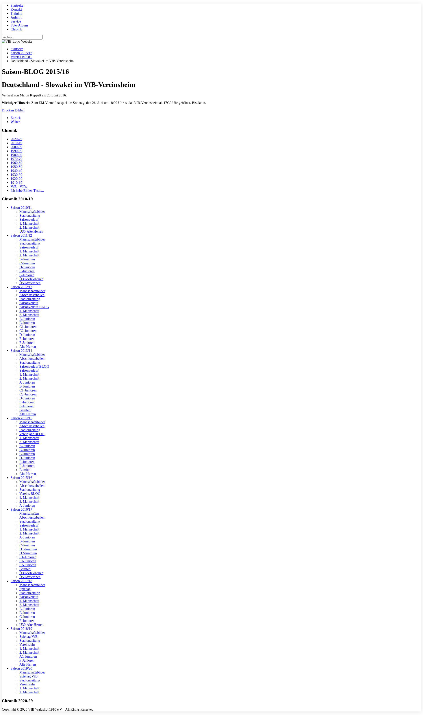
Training (16, 13)
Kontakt (16, 9)
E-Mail (19, 110)
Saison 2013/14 (21, 350)
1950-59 (16, 167)
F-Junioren (26, 275)
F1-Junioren (27, 561)
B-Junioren (27, 259)
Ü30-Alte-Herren (31, 279)
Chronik (16, 29)
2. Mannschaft (29, 227)
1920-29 (16, 179)
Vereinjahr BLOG (32, 434)
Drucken (8, 110)
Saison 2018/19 (21, 628)
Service (16, 21)
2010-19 (16, 143)
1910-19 (16, 182)
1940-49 (16, 171)
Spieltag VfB (28, 636)
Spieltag (25, 589)
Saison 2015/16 (21, 53)
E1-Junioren (27, 557)
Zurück (16, 118)
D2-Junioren (28, 553)
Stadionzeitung (29, 215)
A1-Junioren (28, 656)
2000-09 (16, 147)
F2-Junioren (27, 565)
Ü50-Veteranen (30, 283)
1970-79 (16, 159)
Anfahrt (16, 17)
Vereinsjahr (27, 644)
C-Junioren (27, 263)
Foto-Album (19, 25)
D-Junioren (27, 267)
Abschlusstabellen (32, 295)
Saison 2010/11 (21, 207)
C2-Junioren (28, 331)
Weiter (15, 122)
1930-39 (16, 175)
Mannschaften (29, 513)
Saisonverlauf (28, 219)
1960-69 (16, 163)
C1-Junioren (28, 327)
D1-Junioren (28, 549)
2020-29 (16, 139)
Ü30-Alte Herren (31, 231)
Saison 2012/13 (21, 287)
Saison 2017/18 (21, 581)
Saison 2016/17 (21, 509)
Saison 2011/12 (21, 235)
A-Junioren (27, 319)
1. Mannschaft (29, 223)
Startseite (17, 5)
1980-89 (16, 155)
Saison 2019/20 (21, 668)
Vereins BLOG (21, 57)
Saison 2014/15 (21, 418)
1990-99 (16, 151)
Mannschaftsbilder (32, 211)
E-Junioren (27, 271)
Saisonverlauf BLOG (34, 307)
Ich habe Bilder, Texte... (27, 190)
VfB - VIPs (19, 186)
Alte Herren (27, 346)
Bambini (25, 410)
